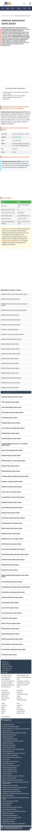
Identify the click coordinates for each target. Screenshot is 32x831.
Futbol (3, 703)
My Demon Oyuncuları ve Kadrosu (11, 789)
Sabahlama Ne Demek (8, 737)
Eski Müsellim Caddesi (8, 724)
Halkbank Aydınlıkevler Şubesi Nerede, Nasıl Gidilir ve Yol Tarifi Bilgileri (15, 107)
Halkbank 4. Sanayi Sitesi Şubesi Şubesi (12, 334)
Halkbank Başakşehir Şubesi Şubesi (11, 378)
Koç (3, 8)
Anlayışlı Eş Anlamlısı (8, 743)
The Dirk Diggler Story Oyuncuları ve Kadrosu (14, 753)
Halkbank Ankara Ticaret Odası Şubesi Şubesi (14, 294)
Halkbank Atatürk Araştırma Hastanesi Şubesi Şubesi (14, 304)
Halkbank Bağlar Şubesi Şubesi (10, 373)
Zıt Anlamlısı (20, 709)
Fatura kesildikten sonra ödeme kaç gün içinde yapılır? (16, 728)
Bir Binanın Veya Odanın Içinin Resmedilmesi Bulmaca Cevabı (16, 798)
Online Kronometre (6, 675)
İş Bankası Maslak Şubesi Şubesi (11, 726)
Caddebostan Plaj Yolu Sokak (10, 785)
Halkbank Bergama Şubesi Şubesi (10, 382)
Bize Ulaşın (5, 672)
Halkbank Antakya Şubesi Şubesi (10, 299)
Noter (18, 703)
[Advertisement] (16, 69)
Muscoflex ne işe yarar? (9, 813)
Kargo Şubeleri (5, 698)
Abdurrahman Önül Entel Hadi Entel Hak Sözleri (14, 732)
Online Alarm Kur (6, 677)
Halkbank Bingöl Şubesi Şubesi (10, 387)
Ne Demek (19, 692)
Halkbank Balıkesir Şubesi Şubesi (10, 349)
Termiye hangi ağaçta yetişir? (10, 769)
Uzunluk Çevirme (6, 687)
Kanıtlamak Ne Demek (8, 795)
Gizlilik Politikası (6, 664)
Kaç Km (3, 711)
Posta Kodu (4, 690)
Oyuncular (19, 705)
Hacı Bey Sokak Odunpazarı (10, 734)
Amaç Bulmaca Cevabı (8, 763)
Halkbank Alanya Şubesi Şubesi (10, 315)
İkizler (13, 8)
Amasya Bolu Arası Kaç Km (9, 809)
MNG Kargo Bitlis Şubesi (9, 821)
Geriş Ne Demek (7, 805)
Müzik (3, 707)
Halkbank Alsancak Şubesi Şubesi (10, 324)
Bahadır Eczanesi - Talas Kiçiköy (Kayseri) (13, 749)
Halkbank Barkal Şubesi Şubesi (10, 358)
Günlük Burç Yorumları (23, 681)
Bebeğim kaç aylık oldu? (8, 685)
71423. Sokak (6, 759)
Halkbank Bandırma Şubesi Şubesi (11, 353)
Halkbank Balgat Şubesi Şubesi (10, 344)
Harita (18, 707)
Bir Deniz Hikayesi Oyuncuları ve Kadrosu (13, 780)
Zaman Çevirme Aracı (23, 675)
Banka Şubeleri (10, 15)
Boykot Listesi (20, 713)
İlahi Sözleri (20, 690)
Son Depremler (5, 692)
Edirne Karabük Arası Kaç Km (10, 771)
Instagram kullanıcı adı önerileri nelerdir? (13, 741)
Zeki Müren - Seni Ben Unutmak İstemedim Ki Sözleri (16, 793)
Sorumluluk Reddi (6, 670)
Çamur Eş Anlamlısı (7, 730)
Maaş (18, 687)
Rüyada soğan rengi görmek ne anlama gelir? (14, 823)
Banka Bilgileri (6, 99)
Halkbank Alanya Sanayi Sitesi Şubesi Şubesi (14, 310)
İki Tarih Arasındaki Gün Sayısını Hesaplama (8, 682)
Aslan (24, 8)
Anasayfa (3, 15)
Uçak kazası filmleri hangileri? (10, 815)
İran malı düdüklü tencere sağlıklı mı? (12, 757)
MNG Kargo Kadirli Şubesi (9, 745)
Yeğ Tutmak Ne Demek (8, 751)
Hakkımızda (5, 662)
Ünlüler (3, 709)
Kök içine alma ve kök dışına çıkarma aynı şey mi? (15, 787)
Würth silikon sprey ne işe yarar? (11, 761)
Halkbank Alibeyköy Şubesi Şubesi (11, 320)
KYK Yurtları (4, 696)
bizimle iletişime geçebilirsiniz (11, 240)
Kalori (3, 713)
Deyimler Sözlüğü (21, 700)
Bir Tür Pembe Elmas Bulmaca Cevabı (12, 817)
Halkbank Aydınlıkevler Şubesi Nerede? (12, 97)
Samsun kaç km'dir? (8, 803)
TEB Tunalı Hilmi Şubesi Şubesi (10, 801)
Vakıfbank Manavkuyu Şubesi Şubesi (12, 791)
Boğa (7, 8)
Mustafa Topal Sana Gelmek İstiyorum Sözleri (14, 811)
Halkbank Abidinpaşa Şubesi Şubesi (11, 339)
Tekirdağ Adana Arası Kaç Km (10, 739)
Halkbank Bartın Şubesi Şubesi (10, 363)
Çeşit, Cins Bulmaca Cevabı (9, 778)
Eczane (19, 696)
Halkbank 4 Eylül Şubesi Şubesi (10, 329)
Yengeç (19, 8)
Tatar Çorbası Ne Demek (9, 747)
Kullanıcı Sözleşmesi (7, 666)
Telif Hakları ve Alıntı (7, 668)
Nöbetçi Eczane (5, 694)
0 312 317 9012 (16, 137)
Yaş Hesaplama (5, 679)
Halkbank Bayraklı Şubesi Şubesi (10, 368)
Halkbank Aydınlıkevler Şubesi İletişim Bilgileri (14, 95)
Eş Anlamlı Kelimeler (22, 694)
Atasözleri (4, 705)
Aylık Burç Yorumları (22, 685)
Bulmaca (19, 698)
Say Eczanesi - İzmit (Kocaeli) (10, 755)
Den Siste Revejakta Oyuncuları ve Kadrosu (13, 776)
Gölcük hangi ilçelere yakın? (10, 767)
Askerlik (3, 700)
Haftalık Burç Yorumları (23, 683)
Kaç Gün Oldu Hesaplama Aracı (24, 678)
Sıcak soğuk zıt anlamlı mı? (9, 819)
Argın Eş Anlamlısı (7, 773)
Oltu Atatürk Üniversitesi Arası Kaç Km (12, 807)
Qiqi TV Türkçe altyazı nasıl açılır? (11, 765)
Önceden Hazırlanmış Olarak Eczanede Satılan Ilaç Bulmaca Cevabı (15, 782)
